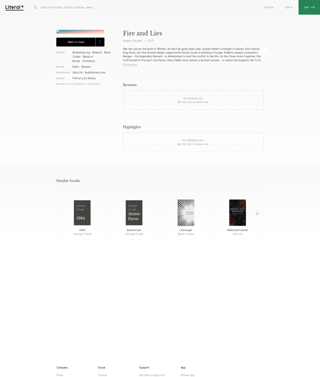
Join (306, 7)
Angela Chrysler (132, 40)
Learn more (93, 83)
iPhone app (188, 375)
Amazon (97, 52)
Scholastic (88, 60)
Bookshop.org (81, 52)
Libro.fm (78, 72)
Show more (130, 64)
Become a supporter (152, 375)
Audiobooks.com (95, 72)
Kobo (76, 66)
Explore (269, 7)
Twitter (102, 375)
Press (59, 375)
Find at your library (84, 78)
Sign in (289, 7)
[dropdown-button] (99, 41)
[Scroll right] (257, 213)
